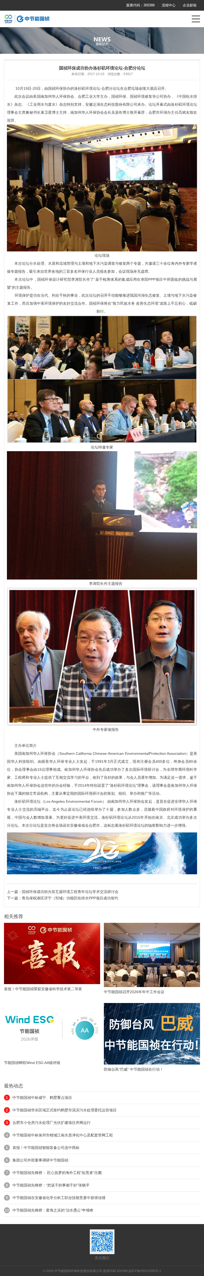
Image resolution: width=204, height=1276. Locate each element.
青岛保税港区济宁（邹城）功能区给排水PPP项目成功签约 (70, 898)
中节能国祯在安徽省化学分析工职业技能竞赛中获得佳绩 (58, 1198)
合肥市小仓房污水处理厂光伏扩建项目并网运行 (51, 1122)
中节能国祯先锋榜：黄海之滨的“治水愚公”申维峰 (52, 1210)
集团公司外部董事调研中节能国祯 (40, 1160)
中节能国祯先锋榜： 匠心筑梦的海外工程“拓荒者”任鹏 (57, 1173)
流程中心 (169, 5)
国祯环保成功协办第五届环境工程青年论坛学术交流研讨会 (70, 892)
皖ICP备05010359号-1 (145, 1271)
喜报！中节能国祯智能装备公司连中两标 (45, 1147)
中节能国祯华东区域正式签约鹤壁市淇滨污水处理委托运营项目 (64, 1110)
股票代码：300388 (140, 5)
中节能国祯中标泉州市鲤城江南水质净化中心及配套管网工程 (62, 1135)
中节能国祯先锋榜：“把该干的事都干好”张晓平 (51, 1185)
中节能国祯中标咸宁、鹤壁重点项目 (42, 1097)
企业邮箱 (190, 5)
